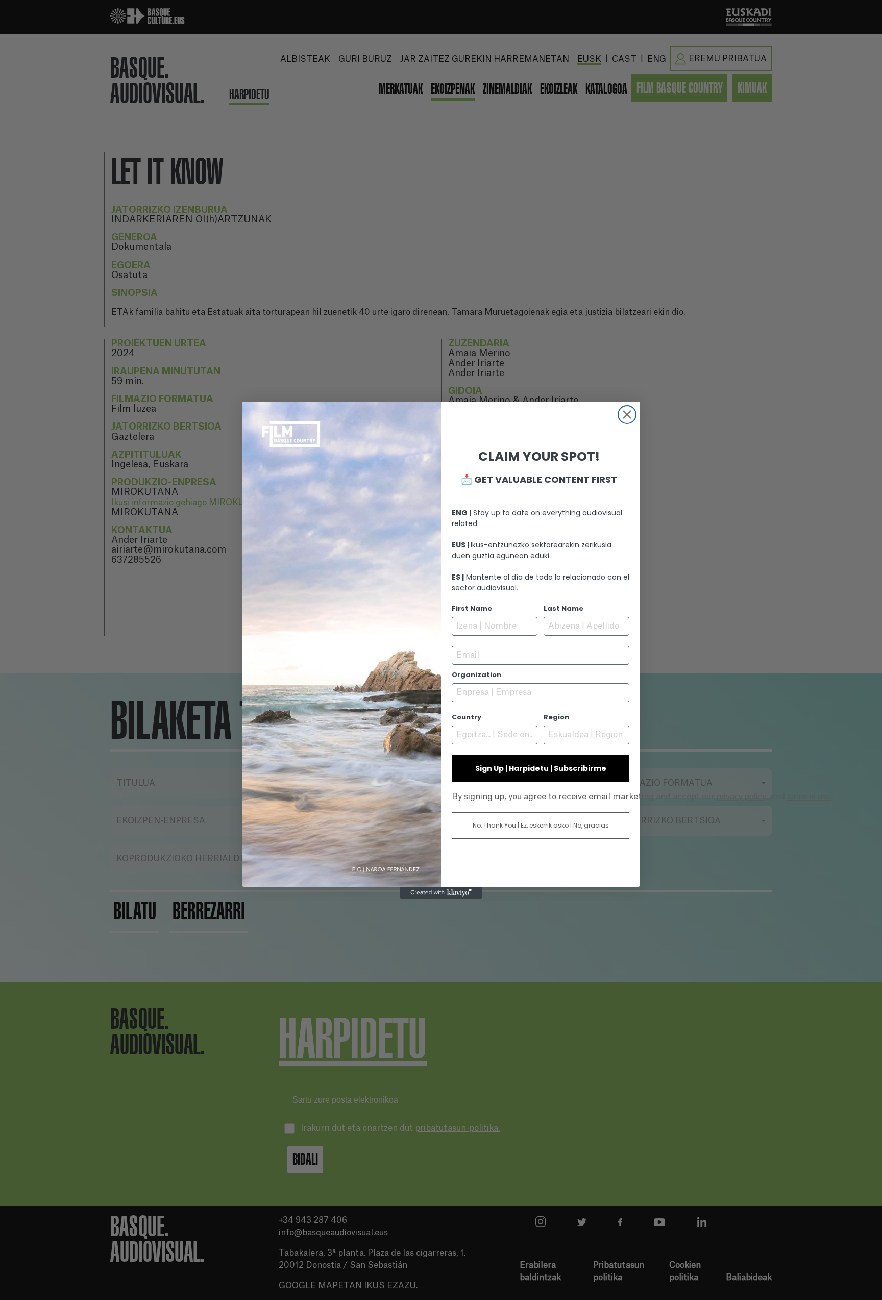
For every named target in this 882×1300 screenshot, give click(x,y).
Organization (476, 675)
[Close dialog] (627, 414)
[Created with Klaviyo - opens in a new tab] (441, 893)
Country (466, 717)
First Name (472, 608)
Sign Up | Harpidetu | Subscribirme (540, 768)
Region (556, 717)
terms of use (809, 796)
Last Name (563, 608)
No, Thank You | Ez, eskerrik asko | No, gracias (541, 825)
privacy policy (741, 796)
